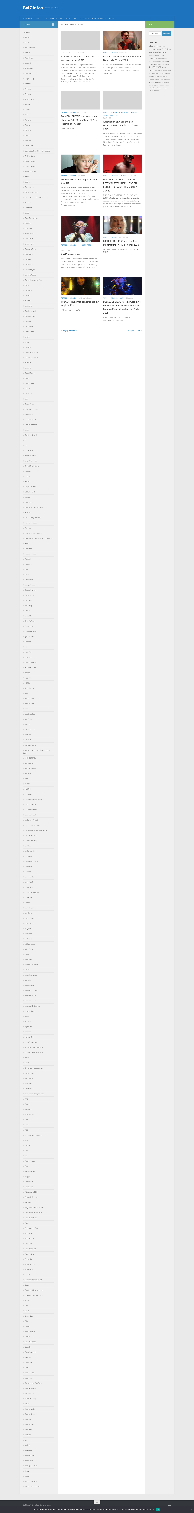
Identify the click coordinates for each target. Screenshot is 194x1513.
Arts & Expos (27, 18)
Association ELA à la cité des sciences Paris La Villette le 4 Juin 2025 (120, 125)
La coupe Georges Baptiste (34, 799)
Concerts (53, 18)
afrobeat (28, 63)
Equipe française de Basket (34, 507)
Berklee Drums (30, 156)
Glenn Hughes (30, 606)
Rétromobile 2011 (31, 1192)
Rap (26, 1166)
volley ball (28, 1450)
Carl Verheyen (30, 270)
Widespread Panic (31, 1466)
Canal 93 (28, 259)
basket (27, 135)
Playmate (28, 1109)
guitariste (155, 67)
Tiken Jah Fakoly (30, 1399)
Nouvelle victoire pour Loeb (34, 1047)
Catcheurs (28, 290)
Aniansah (28, 84)
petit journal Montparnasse (34, 1094)
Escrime (28, 513)
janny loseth (158, 70)
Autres (27, 125)
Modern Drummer (31, 965)
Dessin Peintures (31, 425)
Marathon (28, 934)
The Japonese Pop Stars (33, 1383)
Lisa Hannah (29, 898)
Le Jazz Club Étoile (31, 836)
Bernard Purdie (30, 166)
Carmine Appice (30, 275)
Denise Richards (30, 420)
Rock (75, 18)
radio (26, 1156)
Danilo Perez (29, 404)
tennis (27, 1368)
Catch (27, 285)
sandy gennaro (155, 85)
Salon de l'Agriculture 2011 (34, 1280)
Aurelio (27, 110)
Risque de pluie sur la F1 (33, 1213)
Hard (26, 647)
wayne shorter (154, 91)
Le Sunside (29, 867)
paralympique (29, 1073)
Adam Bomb (29, 58)
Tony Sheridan (30, 1424)
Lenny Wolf (29, 882)
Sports (38, 18)
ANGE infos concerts (72, 254)
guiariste (167, 64)
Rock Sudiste (29, 1254)
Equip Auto (29, 502)
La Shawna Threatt (31, 820)
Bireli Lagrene (29, 187)
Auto (26, 115)
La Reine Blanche (31, 810)
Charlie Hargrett (30, 311)
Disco (27, 430)
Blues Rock (84, 18)
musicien (152, 79)
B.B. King (28, 130)
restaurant (157, 82)
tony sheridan (163, 88)
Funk (26, 569)
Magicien (28, 929)
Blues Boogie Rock (99, 18)
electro (27, 497)
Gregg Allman (29, 626)
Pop (79, 245)
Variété (27, 1445)
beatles (158, 49)
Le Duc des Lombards (32, 825)
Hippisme (28, 678)
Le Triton (28, 872)
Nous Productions (31, 1042)
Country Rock (29, 383)
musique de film (30, 996)
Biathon (27, 182)
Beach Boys (29, 146)
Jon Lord (28, 774)
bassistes (28, 141)
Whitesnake (29, 1461)
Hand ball (28, 642)
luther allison (159, 73)
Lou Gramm (29, 913)
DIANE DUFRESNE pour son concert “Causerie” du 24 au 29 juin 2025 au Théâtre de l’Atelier (79, 120)
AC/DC (27, 42)
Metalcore (28, 939)
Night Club (28, 1027)
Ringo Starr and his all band (34, 1208)
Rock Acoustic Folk (31, 1228)
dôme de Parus (30, 456)
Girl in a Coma (29, 595)
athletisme (28, 104)
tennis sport (29, 1378)
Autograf (28, 120)
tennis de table (30, 1373)
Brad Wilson (29, 239)
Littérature (28, 903)
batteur (152, 49)
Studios (27, 1337)
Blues (68, 18)
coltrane (156, 55)
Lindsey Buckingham (32, 892)
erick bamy (158, 58)
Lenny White (29, 877)
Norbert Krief (29, 1037)
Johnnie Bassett (30, 768)
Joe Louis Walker (30, 745)
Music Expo (29, 980)
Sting (27, 1321)
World (27, 1471)
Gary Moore (29, 580)
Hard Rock (113, 18)
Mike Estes (29, 949)
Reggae (27, 1177)
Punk (27, 1140)
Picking (27, 1104)
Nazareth (28, 1022)
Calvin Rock (29, 254)
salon (150, 85)
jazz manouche (30, 730)
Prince (27, 1125)
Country (27, 378)
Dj (25, 440)
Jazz (61, 18)
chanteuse (151, 55)
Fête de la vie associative (33, 533)
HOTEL (27, 683)
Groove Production (31, 631)
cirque (27, 342)
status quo (162, 85)
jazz (162, 70)
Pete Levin (28, 1084)
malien (150, 76)
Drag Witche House (31, 461)
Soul (72, 53)
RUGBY (27, 1275)
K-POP (27, 784)
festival (165, 61)
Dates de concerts (31, 409)
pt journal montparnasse (33, 1135)
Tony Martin (29, 1419)
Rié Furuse (28, 1202)
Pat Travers (29, 1078)
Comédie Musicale (31, 352)
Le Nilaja (28, 846)
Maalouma (167, 73)
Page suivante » (135, 330)
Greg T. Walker (30, 621)
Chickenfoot (29, 327)
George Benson (30, 585)
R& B (26, 1151)
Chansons (65, 53)
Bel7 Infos (33, 8)
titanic (158, 88)
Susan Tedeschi (30, 1352)
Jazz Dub (28, 724)
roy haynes (166, 82)
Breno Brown (29, 244)
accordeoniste (30, 48)
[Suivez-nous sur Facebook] (53, 24)
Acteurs (114, 113)
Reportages (29, 1182)
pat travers (151, 82)
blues (164, 49)
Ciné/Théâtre (108, 115)
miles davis (156, 76)
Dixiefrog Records (31, 435)
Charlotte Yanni (30, 316)
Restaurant (29, 1187)
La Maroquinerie (30, 805)
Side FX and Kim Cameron (34, 1295)
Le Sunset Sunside (31, 861)
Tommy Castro (30, 1409)
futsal (27, 575)
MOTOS (27, 970)
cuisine (27, 389)
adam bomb (154, 46)
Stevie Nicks (29, 1316)
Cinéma (27, 337)
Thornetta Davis (30, 1388)
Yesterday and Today (32, 1486)
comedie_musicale (31, 358)
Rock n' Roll (29, 1244)
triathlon (28, 1435)
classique (28, 347)
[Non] (191, 1510)
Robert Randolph (31, 1218)
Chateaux (28, 321)
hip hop (27, 673)
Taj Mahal (154, 88)
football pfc (29, 564)
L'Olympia (28, 794)
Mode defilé (29, 960)
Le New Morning (30, 841)
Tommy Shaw (30, 1414)
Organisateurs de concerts (34, 1068)
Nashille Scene (30, 1011)
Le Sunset (28, 856)
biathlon (28, 177)
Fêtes (27, 544)
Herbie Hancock (30, 668)
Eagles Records (30, 487)
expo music (164, 58)
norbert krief (167, 79)
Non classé (28, 1032)
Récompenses (30, 1171)
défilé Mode (29, 414)
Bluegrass (28, 208)
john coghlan (152, 73)
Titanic (27, 1404)
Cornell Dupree (30, 373)
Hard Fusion (29, 652)
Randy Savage (30, 1161)
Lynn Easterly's (30, 923)
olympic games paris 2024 (34, 1053)
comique (28, 363)
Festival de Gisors (31, 523)
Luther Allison (29, 918)
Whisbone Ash (30, 1455)
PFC (26, 1099)
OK (158, 1509)
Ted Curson (29, 1357)
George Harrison (30, 590)
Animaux (28, 89)
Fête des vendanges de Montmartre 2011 (39, 538)
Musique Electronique (32, 1006)
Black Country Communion (34, 197)
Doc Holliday (29, 451)
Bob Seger (28, 228)
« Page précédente (69, 330)
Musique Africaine (31, 991)
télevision (28, 1362)
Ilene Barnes (29, 688)
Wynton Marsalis (31, 1481)
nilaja (162, 79)
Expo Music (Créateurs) (33, 518)
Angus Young (29, 79)
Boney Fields (29, 234)
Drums (27, 476)
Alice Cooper (29, 73)
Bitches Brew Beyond (32, 192)
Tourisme (28, 1430)
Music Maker (29, 985)
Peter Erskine (29, 1089)
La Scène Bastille (30, 815)
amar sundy (162, 46)
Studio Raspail (30, 1332)
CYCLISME (28, 394)
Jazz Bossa (28, 719)
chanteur (162, 52)
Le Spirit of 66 (29, 851)
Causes (27, 296)
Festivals (123, 176)
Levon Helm (29, 887)
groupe (162, 64)
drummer (28, 471)
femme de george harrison (156, 61)
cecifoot (27, 301)
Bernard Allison (30, 161)
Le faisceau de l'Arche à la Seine (36, 830)
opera (27, 1058)
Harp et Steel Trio (31, 662)
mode (27, 954)
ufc (26, 1440)
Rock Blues (29, 1233)
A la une (106, 53)
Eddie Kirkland (30, 492)
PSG (26, 1130)
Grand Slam (29, 616)
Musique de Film (31, 1001)
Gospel (27, 611)
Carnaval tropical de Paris (33, 280)
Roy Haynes (29, 1270)
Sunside (28, 1347)
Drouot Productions (32, 466)
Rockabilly (28, 1259)
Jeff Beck (28, 740)
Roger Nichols (30, 1264)
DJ (25, 445)
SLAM (27, 1301)
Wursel (27, 1476)
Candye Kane (29, 265)
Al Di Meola (29, 68)
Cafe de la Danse (30, 249)
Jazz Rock (28, 735)
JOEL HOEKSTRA (30, 758)
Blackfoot (28, 203)
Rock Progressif (30, 1249)
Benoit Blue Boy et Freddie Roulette (37, 151)
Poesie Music (29, 1115)
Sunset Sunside (30, 1342)
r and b (27, 1146)
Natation (28, 1016)
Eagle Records (30, 482)
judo (26, 779)
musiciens (157, 79)
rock (161, 82)
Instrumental (29, 699)
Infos (45, 18)
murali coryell (163, 76)
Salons (27, 1285)
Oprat (27, 1063)
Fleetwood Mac (30, 554)
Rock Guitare (29, 1239)
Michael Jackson (30, 944)
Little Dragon (29, 908)
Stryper (27, 1326)
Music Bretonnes (31, 975)
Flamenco (28, 549)
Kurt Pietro (28, 789)
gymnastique (29, 637)
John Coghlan (29, 763)
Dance (80, 298)
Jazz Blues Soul (30, 714)
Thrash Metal (29, 1393)
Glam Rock (28, 600)
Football (28, 559)
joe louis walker (167, 70)
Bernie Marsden (30, 172)
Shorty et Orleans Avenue (34, 1290)
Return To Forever (31, 1197)
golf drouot (157, 64)
